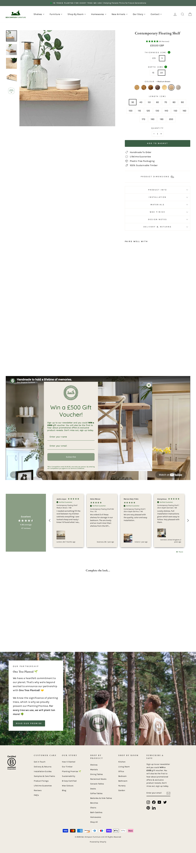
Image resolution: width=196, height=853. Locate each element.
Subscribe (71, 457)
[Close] (148, 385)
